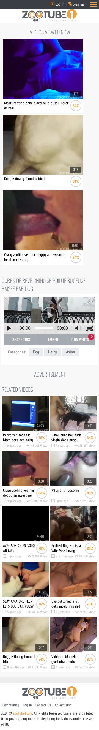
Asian (70, 352)
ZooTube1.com (22, 713)
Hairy (52, 352)
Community (10, 705)
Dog (36, 352)
